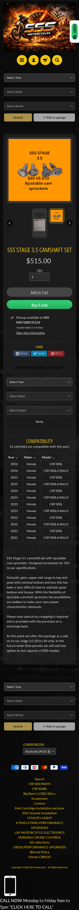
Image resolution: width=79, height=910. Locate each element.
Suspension (39, 798)
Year (7, 71)
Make (7, 85)
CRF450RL (39, 789)
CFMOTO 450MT (39, 818)
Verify (39, 421)
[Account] (34, 60)
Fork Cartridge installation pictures (39, 808)
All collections (40, 842)
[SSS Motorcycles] (39, 27)
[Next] (69, 223)
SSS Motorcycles (38, 867)
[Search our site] (57, 60)
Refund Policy (39, 852)
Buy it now (39, 305)
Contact (39, 803)
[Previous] (10, 223)
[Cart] (45, 60)
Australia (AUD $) (37, 751)
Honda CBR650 (40, 857)
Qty (39, 270)
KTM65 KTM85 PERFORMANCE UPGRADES (39, 825)
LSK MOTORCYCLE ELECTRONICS (40, 832)
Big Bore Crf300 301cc (39, 793)
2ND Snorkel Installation (39, 813)
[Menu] (22, 60)
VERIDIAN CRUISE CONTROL (39, 837)
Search (18, 117)
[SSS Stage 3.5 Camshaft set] (56, 216)
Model (8, 99)
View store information (30, 333)
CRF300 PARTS (40, 784)
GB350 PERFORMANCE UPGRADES (39, 847)
